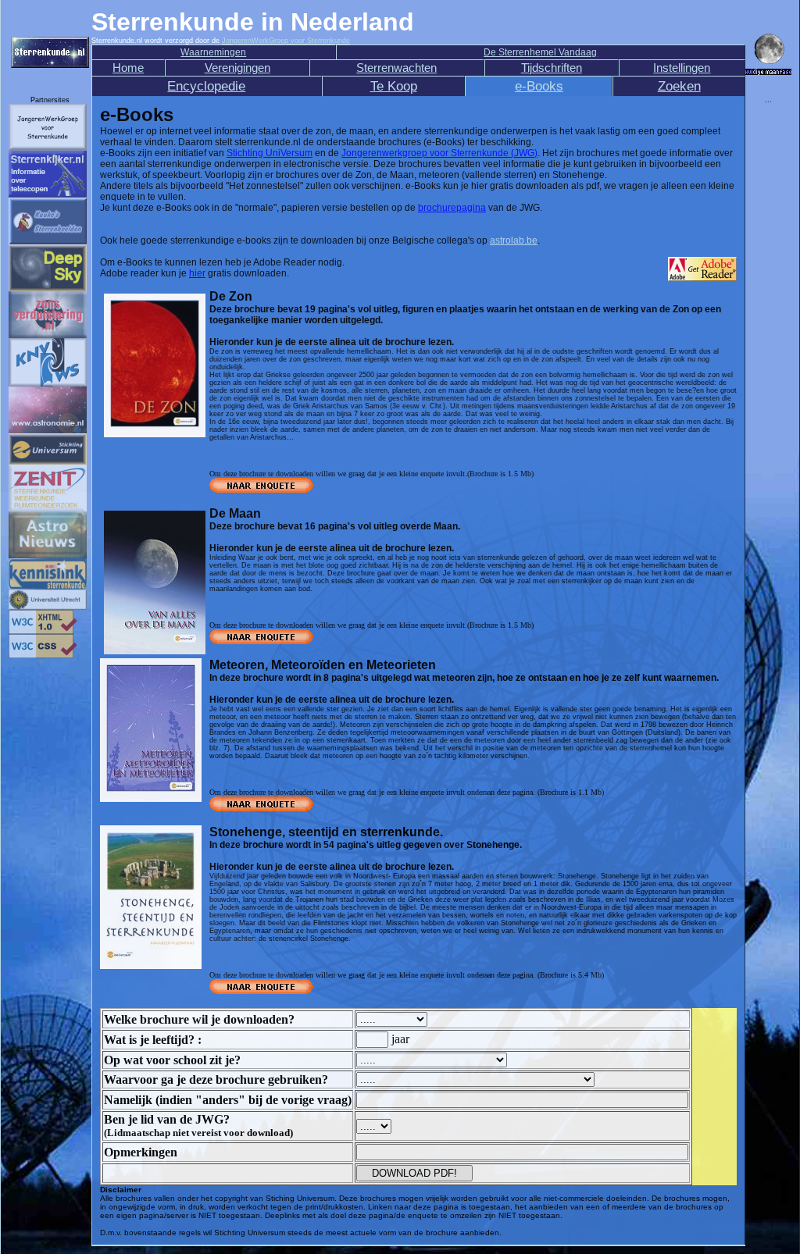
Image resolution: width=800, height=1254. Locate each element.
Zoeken (679, 86)
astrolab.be (514, 240)
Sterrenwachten (396, 68)
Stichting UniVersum (269, 153)
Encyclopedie (206, 86)
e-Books (539, 86)
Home (128, 68)
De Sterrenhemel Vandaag (540, 52)
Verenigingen (237, 68)
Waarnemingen (213, 52)
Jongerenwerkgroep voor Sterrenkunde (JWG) (439, 153)
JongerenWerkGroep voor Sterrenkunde (286, 41)
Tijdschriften (551, 68)
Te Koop (393, 86)
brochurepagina (452, 207)
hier (197, 273)
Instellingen (681, 68)
